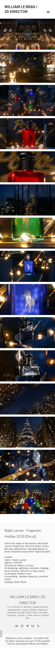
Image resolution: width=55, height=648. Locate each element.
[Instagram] (22, 626)
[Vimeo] (27, 626)
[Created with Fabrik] (1, 633)
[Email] (33, 626)
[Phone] (38, 626)
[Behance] (17, 626)
